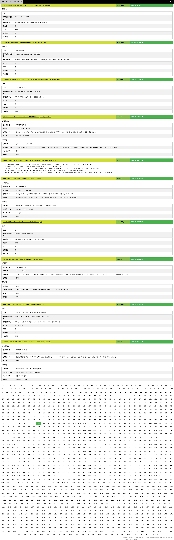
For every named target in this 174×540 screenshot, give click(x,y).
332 (54, 416)
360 (23, 420)
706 (54, 455)
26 (109, 385)
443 (100, 427)
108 (126, 392)
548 (115, 437)
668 (34, 451)
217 (161, 402)
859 (140, 468)
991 (119, 482)
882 (84, 472)
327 (29, 416)
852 (105, 468)
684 (115, 451)
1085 (136, 493)
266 (64, 409)
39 (166, 385)
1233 (124, 510)
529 (18, 437)
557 (161, 437)
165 (69, 399)
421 (161, 423)
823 (130, 465)
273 (100, 409)
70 (128, 388)
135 (89, 395)
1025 (136, 486)
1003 (8, 486)
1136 (84, 500)
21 (87, 385)
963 (150, 479)
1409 (101, 531)
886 (105, 472)
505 (69, 434)
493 (8, 434)
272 (95, 409)
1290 (107, 517)
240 (105, 406)
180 (145, 399)
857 (130, 468)
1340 (49, 524)
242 (115, 406)
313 (130, 413)
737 (39, 458)
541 (79, 437)
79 (167, 388)
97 (72, 392)
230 (54, 406)
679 (89, 451)
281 (140, 409)
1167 (89, 503)
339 (89, 416)
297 (49, 413)
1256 (84, 514)
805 (39, 465)
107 (121, 392)
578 (95, 441)
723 (140, 455)
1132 (61, 500)
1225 (78, 510)
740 (54, 458)
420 (155, 423)
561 (8, 441)
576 (84, 441)
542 (84, 437)
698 (13, 455)
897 (161, 472)
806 (44, 465)
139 (110, 395)
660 (166, 448)
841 (49, 468)
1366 (26, 528)
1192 (60, 507)
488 (155, 430)
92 (50, 392)
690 (145, 451)
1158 (38, 503)
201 (79, 402)
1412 (118, 531)
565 (29, 441)
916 (84, 475)
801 (18, 465)
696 (3, 455)
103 (101, 392)
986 (94, 482)
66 (111, 388)
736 (34, 458)
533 (39, 437)
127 (49, 395)
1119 (158, 496)
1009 (43, 486)
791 (140, 462)
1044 (72, 489)
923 (120, 475)
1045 (78, 489)
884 (95, 472)
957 (120, 479)
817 (100, 465)
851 (100, 468)
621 (140, 444)
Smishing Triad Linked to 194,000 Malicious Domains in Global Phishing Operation (27, 342)
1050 (107, 489)
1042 (60, 489)
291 (18, 413)
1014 (72, 486)
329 (39, 416)
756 (135, 458)
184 (166, 399)
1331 (171, 521)
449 (130, 427)
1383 (124, 528)
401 (59, 423)
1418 (153, 531)
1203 (124, 507)
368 (64, 420)
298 (54, 413)
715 (100, 455)
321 (171, 413)
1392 (3, 531)
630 (13, 448)
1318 (95, 521)
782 (95, 462)
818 (105, 465)
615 (110, 444)
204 (95, 402)
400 (54, 423)
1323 (124, 521)
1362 (2, 528)
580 (105, 441)
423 (171, 423)
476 (95, 430)
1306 (26, 521)
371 (79, 420)
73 (141, 388)
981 (68, 482)
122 (23, 395)
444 (105, 427)
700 (24, 455)
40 (170, 385)
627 (171, 444)
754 (125, 458)
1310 (49, 521)
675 (69, 451)
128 (54, 395)
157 (29, 399)
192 (34, 402)
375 (100, 420)
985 (89, 482)
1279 (43, 517)
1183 (9, 507)
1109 (102, 496)
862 (155, 468)
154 (13, 399)
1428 (53, 535)
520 (145, 434)
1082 (118, 493)
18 (74, 385)
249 (150, 406)
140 (115, 395)
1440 (122, 535)
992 (124, 482)
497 (29, 434)
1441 (128, 535)
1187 (32, 507)
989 (109, 482)
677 (79, 451)
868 (13, 472)
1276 (26, 517)
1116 (141, 496)
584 (125, 441)
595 (8, 444)
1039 (43, 489)
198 (64, 402)
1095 (21, 496)
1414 (130, 531)
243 (120, 406)
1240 (165, 510)
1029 (159, 486)
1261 (113, 514)
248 (145, 406)
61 (89, 388)
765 (8, 462)
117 (171, 392)
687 (130, 451)
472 (74, 430)
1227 (89, 510)
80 (172, 388)
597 (18, 444)
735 (29, 458)
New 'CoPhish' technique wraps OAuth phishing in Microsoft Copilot (23, 259)
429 (29, 427)
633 (29, 448)
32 (135, 385)
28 (118, 385)
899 (171, 472)
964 (155, 479)
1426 (41, 535)
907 (39, 475)
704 (44, 455)
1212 (2, 510)
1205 (135, 507)
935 (8, 479)
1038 (37, 489)
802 (24, 465)
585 (130, 441)
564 (23, 441)
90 (42, 392)
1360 (165, 524)
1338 (37, 524)
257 (18, 409)
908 (44, 475)
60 (85, 388)
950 (84, 479)
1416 (142, 531)
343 (110, 416)
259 (29, 409)
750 (105, 458)
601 (39, 444)
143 (130, 395)
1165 (78, 503)
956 (115, 479)
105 (111, 392)
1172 (118, 503)
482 (125, 430)
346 (125, 416)
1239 (159, 510)
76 (154, 388)
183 (161, 399)
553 (140, 437)
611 (90, 444)
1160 (49, 503)
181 (150, 399)
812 (74, 465)
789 (130, 462)
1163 (67, 503)
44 (15, 388)
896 (155, 472)
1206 (141, 507)
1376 (84, 528)
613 (100, 444)
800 (13, 465)
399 (49, 423)
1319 (101, 521)
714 (95, 455)
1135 (78, 500)
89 (37, 392)
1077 (89, 493)
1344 (72, 524)
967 (171, 479)
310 (115, 413)
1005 (20, 486)
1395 (20, 531)
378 (115, 420)
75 (150, 388)
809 (59, 465)
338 (84, 416)
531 (29, 437)
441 (89, 427)
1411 (113, 531)
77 (159, 388)
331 (49, 416)
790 (135, 462)
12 (48, 385)
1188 (38, 507)
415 (130, 423)
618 (125, 444)
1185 (20, 507)
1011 (55, 486)
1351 (113, 524)
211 (130, 402)
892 (135, 472)
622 (145, 444)
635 (39, 448)
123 (28, 395)
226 (34, 406)
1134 (72, 500)
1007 (32, 486)
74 (145, 388)
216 (155, 402)
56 (67, 388)
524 (166, 434)
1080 (107, 493)
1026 (142, 486)
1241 (171, 510)
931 (161, 475)
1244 (14, 514)
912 (64, 475)
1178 (152, 503)
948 (74, 479)
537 (59, 437)
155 (18, 399)
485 (140, 430)
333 (59, 416)
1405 (78, 531)
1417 (147, 531)
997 (150, 482)
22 (92, 385)
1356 (142, 524)
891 (130, 472)
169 (89, 399)
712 (84, 455)
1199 (100, 507)
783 (100, 462)
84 (15, 392)
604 (54, 444)
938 (23, 479)
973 (28, 482)
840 (44, 468)
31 (131, 385)
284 (155, 409)
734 (23, 458)
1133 (67, 500)
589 (150, 441)
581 (110, 441)
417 (140, 423)
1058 (153, 489)
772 (44, 462)
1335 (20, 524)
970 (13, 482)
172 (105, 399)
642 (74, 448)
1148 (152, 500)
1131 (55, 500)
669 (39, 451)
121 (18, 395)
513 (110, 434)
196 (54, 402)
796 (166, 462)
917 (89, 475)
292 (24, 413)
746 (84, 458)
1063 (8, 493)
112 (146, 392)
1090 (165, 493)
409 (100, 423)
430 (34, 427)
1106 (85, 496)
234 (74, 406)
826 (145, 465)
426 (13, 427)
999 (160, 482)
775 (59, 462)
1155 (21, 503)
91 (46, 392)
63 (98, 388)
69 (124, 388)
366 (54, 420)
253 (171, 406)
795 (161, 462)
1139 (101, 500)
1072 (60, 493)
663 (8, 451)
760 (155, 458)
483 (130, 430)
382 (135, 420)
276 (115, 409)
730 (3, 458)
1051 (113, 489)
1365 (20, 528)
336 (74, 416)
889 (120, 472)
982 (73, 482)
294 (34, 413)
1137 (89, 500)
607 (69, 444)
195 (49, 402)
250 (155, 406)
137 (100, 395)
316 (145, 413)
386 (155, 420)
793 (150, 462)
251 (161, 406)
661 (171, 448)
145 (140, 395)
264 (54, 409)
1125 (21, 500)
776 (64, 462)
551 (130, 437)
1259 (101, 514)
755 (130, 458)
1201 (112, 507)
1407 (90, 531)
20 (83, 385)
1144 (129, 500)
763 (171, 458)
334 (64, 416)
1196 (83, 507)
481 (120, 430)
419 (150, 423)
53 (54, 388)
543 (89, 437)
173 (110, 399)
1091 (171, 493)
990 (114, 482)
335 (69, 416)
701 (29, 455)
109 (131, 392)
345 (120, 416)
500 (44, 434)
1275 (20, 517)
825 (140, 465)
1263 (124, 514)
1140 (107, 500)
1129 (44, 500)
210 (125, 402)
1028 (153, 486)
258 (23, 409)
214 (145, 402)
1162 (61, 503)
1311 (55, 521)
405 (79, 423)
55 (63, 388)
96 (68, 392)
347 (130, 416)
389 (171, 420)
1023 (124, 486)
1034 (14, 489)
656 (145, 448)
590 (155, 441)
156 (23, 399)
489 (161, 430)
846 (74, 468)
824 (135, 465)
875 (49, 472)
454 (155, 427)
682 (105, 451)
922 (115, 475)
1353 (124, 524)
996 (145, 482)
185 (171, 399)
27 (114, 385)
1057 (147, 489)
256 (13, 409)
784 (105, 462)
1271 (171, 514)
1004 (14, 486)
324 (13, 416)
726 (155, 455)
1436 (99, 535)
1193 (66, 507)
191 (29, 402)
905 (29, 475)
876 (54, 472)
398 (44, 423)
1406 (84, 531)
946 (64, 479)
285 (161, 409)
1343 (66, 524)
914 (74, 475)
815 (89, 465)
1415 (136, 531)
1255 (78, 514)
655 (140, 448)
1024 (130, 486)
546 (105, 437)
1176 (141, 503)
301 (69, 413)
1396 (26, 531)
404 (74, 423)
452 (145, 427)
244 (125, 406)
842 (54, 468)
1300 (165, 517)
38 (161, 385)
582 (115, 441)
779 (79, 462)
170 (95, 399)
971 (18, 482)
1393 (8, 531)
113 (151, 392)
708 (64, 455)
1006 (26, 486)
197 (59, 402)
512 (105, 434)
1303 (8, 521)
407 (90, 423)
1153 (10, 503)
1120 (164, 496)
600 (34, 444)
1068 (37, 493)
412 (115, 423)
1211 (170, 507)
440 (84, 427)
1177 (147, 503)
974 (33, 482)
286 (166, 409)
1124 (15, 500)
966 (166, 479)
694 (166, 451)
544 (95, 437)
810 (64, 465)
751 (110, 458)
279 (130, 409)
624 (155, 444)
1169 (101, 503)
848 (84, 468)
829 (161, 465)
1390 (165, 528)
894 (145, 472)
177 (130, 399)
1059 (159, 489)
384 (145, 420)
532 (34, 437)
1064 (14, 493)
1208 (153, 507)
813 (79, 465)
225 (29, 406)
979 (58, 482)
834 (13, 468)
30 (127, 385)
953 (100, 479)
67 (115, 388)
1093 (10, 496)
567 (39, 441)
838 (34, 468)
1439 (117, 535)
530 (23, 437)
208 (115, 402)
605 (59, 444)
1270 (165, 514)
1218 (37, 510)
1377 (89, 528)
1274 (14, 517)
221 (8, 406)
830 (166, 465)
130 (64, 395)
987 (99, 482)
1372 (60, 528)
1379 (101, 528)
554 (145, 437)
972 (23, 482)
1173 (124, 503)
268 (74, 409)
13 (53, 385)
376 (105, 420)
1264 (130, 514)
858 (135, 468)
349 (140, 416)
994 (134, 482)
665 (18, 451)
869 (18, 472)
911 (59, 475)
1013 (66, 486)
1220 (49, 510)
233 (69, 406)
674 (64, 451)
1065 (20, 493)
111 (141, 392)
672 (54, 451)
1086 (142, 493)
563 (18, 441)
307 (100, 413)
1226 (84, 510)
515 (120, 434)
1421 (171, 531)
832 (3, 468)
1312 (60, 521)
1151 (169, 500)
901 (8, 475)
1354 (130, 524)
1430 (64, 535)
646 (95, 448)
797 (171, 462)
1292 (118, 517)
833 (8, 468)
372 (84, 420)
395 (29, 423)
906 (34, 475)
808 (54, 465)
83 (11, 392)
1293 (124, 517)
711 (79, 455)
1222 (60, 510)
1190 (49, 507)
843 (59, 468)
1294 (130, 517)
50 (41, 388)
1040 (49, 489)
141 (120, 395)
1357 (147, 524)
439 (79, 427)
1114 (130, 496)
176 (125, 399)
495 (18, 434)
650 (115, 448)
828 (155, 465)
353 (161, 416)
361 (29, 420)
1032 (2, 489)
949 (79, 479)
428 (23, 427)
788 (125, 462)
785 (110, 462)
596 (13, 444)
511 (100, 434)
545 (100, 437)
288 (3, 413)
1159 (44, 503)
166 (74, 399)
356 (3, 420)
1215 (20, 510)
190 (24, 402)
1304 (14, 521)
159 (39, 399)
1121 (169, 496)
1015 (78, 486)
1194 (72, 507)
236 (84, 406)
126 (44, 395)
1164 (72, 503)
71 (132, 388)
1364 (14, 528)
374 (95, 420)
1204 (129, 507)
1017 (89, 486)
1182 (3, 507)
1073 (66, 493)
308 (105, 413)
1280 (49, 517)
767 (18, 462)
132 (74, 395)
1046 (84, 489)
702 (34, 455)
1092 (4, 496)
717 (110, 455)
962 (145, 479)
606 (64, 444)
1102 (62, 496)
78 (163, 388)
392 (13, 423)
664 (13, 451)
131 (69, 395)
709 (69, 455)
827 (150, 465)
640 (64, 448)
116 (166, 392)
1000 (165, 482)
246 (135, 406)
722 (135, 455)
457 (171, 427)
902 (13, 475)
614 (105, 444)
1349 (101, 524)
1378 (95, 528)
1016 (84, 486)
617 (120, 444)
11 (44, 385)
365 (49, 420)
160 (44, 399)
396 (34, 423)
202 (84, 402)
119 (8, 395)
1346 (84, 524)
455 (161, 427)
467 (49, 430)
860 (145, 468)
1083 (124, 493)
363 (39, 420)
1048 (95, 489)
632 (23, 448)
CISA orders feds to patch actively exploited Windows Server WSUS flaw (24, 42)
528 (13, 437)
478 (105, 430)
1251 (55, 514)
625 (161, 444)
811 (69, 465)
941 (39, 479)
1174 (129, 503)
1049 (101, 489)
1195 (78, 507)
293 (29, 413)
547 (110, 437)
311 (120, 413)
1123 (10, 500)
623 (150, 444)
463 (29, 430)
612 (95, 444)
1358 (153, 524)
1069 (43, 493)
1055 (136, 489)
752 (115, 458)
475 (89, 430)
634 (34, 448)
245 (130, 406)
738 (44, 458)
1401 (55, 531)
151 (171, 395)
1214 (14, 510)
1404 (72, 531)
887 (110, 472)
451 (140, 427)
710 (74, 455)
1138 (95, 500)
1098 (39, 496)
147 (150, 395)
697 (8, 455)
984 (84, 482)
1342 (60, 524)
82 (7, 392)
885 (100, 472)
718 (115, 455)
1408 (95, 531)
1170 (107, 503)
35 (148, 385)
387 (161, 420)
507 (79, 434)
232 (64, 406)
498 (34, 434)
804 (34, 465)
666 (23, 451)
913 (69, 475)
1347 (89, 524)
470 (64, 430)
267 (69, 409)
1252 (60, 514)
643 (79, 448)
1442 (134, 535)
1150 (164, 500)
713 (89, 455)
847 (79, 468)
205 (100, 402)
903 (18, 475)
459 (8, 430)
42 (6, 388)
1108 (96, 496)
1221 (55, 510)
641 (69, 448)
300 (64, 413)
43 (11, 388)
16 (66, 385)
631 (18, 448)
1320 (107, 521)
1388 (153, 528)
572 (64, 441)
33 (140, 385)
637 (49, 448)
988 (104, 482)
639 (59, 448)
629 (8, 448)
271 (89, 409)
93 (55, 392)
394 (24, 423)
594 (3, 444)
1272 (2, 517)
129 (59, 395)
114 (156, 392)
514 (115, 434)
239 (100, 406)
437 (69, 427)
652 (125, 448)
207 (110, 402)
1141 (112, 500)
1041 (55, 489)
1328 (153, 521)
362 (34, 420)
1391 (171, 528)
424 (3, 427)
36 (153, 385)
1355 (136, 524)
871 (29, 472)
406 (84, 423)
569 (49, 441)
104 (106, 392)
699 (18, 455)
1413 (124, 531)
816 (95, 465)
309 (110, 413)
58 (76, 388)
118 (3, 395)
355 (171, 416)
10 (40, 385)
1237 (147, 510)
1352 (118, 524)
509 (90, 434)
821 (120, 465)
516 (125, 434)
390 (3, 423)
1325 (136, 521)
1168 (95, 503)
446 (115, 427)
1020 (107, 486)
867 (8, 472)
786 (115, 462)
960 (135, 479)
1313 (66, 521)
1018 (95, 486)
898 (166, 472)
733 (18, 458)
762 (166, 458)
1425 (35, 535)
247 (140, 406)
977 (48, 482)
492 (3, 434)
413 (120, 423)
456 (166, 427)
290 (13, 413)
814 (84, 465)
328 (34, 416)
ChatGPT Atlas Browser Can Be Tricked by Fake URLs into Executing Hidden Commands (29, 160)
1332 (2, 524)
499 (39, 434)
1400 (49, 531)
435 (59, 427)
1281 (55, 517)
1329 (159, 521)
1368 (37, 528)
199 (69, 402)
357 (8, 420)
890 (125, 472)
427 (18, 427)
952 (95, 479)
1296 (142, 517)
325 (18, 416)
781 (89, 462)
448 (125, 427)
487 (150, 430)
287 (171, 409)
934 (3, 479)
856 (125, 468)
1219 (43, 510)
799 (8, 465)
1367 (31, 528)
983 (79, 482)
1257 (89, 514)
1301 (171, 517)
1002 (3, 486)
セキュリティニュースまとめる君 (11, 1)
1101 (56, 496)
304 (84, 413)
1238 (153, 510)
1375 (78, 528)
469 (59, 430)
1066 (26, 493)
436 (64, 427)
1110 (107, 496)
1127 (32, 500)
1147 (147, 500)
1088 (153, 493)
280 (135, 409)
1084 (130, 493)
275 (110, 409)
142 (125, 395)
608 (74, 444)
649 (110, 448)
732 (13, 458)
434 (54, 427)
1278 (37, 517)
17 (70, 385)
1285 (78, 517)
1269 (159, 514)
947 (69, 479)
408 (95, 423)
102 (96, 392)
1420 (165, 531)
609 (79, 444)
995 (139, 482)
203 (90, 402)
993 (129, 482)
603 (49, 444)
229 (49, 406)
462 (23, 430)
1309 (43, 521)
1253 (66, 514)
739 (49, 458)
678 (84, 451)
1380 (107, 528)
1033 (8, 489)
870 (23, 472)
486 (145, 430)
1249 (43, 514)
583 (120, 441)
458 (3, 430)
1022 (118, 486)
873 (39, 472)
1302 (3, 521)
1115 (135, 496)
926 (135, 475)
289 (8, 413)
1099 (45, 496)
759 (150, 458)
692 (155, 451)
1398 (37, 531)
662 (3, 451)
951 (89, 479)
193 (39, 402)
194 (44, 402)
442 (95, 427)
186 (3, 402)
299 (59, 413)
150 (165, 395)
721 (130, 455)
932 (166, 475)
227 (39, 406)
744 (74, 458)
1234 (130, 510)
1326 (142, 521)
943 (49, 479)
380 (125, 420)
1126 (27, 500)
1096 (27, 496)
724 (145, 455)
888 (115, 472)
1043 (66, 489)
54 (58, 388)
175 (120, 399)
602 (44, 444)
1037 (31, 489)
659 (161, 448)
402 (64, 423)
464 (34, 430)
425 (8, 427)
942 (44, 479)
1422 (18, 535)
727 (161, 455)
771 (39, 462)
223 (18, 406)
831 (171, 465)
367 (59, 420)
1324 (130, 521)
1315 (78, 521)
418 (145, 423)
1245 (20, 514)
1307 (32, 521)
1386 (142, 528)
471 (69, 430)
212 (135, 402)
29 (122, 385)
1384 (130, 528)
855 (120, 468)
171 (100, 399)
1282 (60, 517)
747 (89, 458)
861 (150, 468)
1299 (159, 517)
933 (171, 475)
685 (120, 451)
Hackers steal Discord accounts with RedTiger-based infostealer (22, 178)
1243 (8, 514)
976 (43, 482)
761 (161, 458)
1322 (118, 521)
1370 (49, 528)
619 (130, 444)
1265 (136, 514)
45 (19, 388)
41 (2, 388)
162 (54, 399)
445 (110, 427)
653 (130, 448)
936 (13, 479)
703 (39, 455)
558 (166, 437)
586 (135, 441)
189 (18, 402)
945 (59, 479)
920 (105, 475)
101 (91, 392)
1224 (72, 510)
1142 (118, 500)
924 (125, 475)
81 (2, 392)
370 (74, 420)
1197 (89, 507)
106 (116, 392)
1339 (43, 524)
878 (64, 472)
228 (44, 406)
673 (59, 451)
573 (69, 441)
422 (166, 423)
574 (74, 441)
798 (3, 465)
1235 (136, 510)
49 (37, 388)
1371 (55, 528)
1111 (113, 496)
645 (89, 448)
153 (8, 399)
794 (155, 462)
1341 (55, 524)
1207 (147, 507)
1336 (26, 524)
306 (95, 413)
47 (28, 388)
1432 (76, 535)
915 (79, 475)
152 (3, 399)
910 (54, 475)
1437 (105, 535)
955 (110, 479)
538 (64, 437)
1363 (8, 528)
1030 (165, 486)
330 (44, 416)
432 (44, 427)
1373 (66, 528)
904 (24, 475)
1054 (130, 489)
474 (84, 430)
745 (79, 458)
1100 (50, 496)
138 (105, 395)
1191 (55, 507)
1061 (171, 489)
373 (89, 420)
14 (57, 385)
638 (54, 448)
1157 (32, 503)
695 (171, 451)
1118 (152, 496)
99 (81, 392)
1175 (135, 503)
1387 (147, 528)
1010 (49, 486)
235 (79, 406)
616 (115, 444)
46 (24, 388)
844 (64, 468)
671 (49, 451)
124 (34, 395)
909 (49, 475)
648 (105, 448)
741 (59, 458)
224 (23, 406)
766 (13, 462)
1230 (107, 510)
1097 (33, 496)
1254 (72, 514)
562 (13, 441)
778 (74, 462)
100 (86, 392)
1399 (43, 531)
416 (135, 423)
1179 (158, 503)
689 (140, 451)
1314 (72, 521)
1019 (101, 486)
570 (54, 441)
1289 (101, 517)
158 (34, 399)
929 (150, 475)
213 (140, 402)
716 (105, 455)
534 (44, 437)
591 (161, 441)
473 (79, 430)
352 (155, 416)
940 (34, 479)
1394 (14, 531)
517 (130, 434)
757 (140, 458)
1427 (47, 535)
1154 (15, 503)
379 (120, 420)
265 (59, 409)
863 (161, 468)
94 (59, 392)
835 (18, 468)
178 (135, 399)
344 (115, 416)
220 (3, 406)
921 (110, 475)
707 (59, 455)
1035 (20, 489)
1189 (43, 507)
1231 (113, 510)
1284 (72, 517)
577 (89, 441)
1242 (2, 514)
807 (49, 465)
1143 (124, 500)
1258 (95, 514)
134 (84, 395)
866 (3, 472)
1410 (107, 531)
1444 (146, 535)
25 (105, 385)
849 (89, 468)
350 (145, 416)
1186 (26, 507)
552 (135, 437)
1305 (20, 521)
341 (100, 416)
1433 (82, 535)
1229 (101, 510)
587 (140, 441)
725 (150, 455)
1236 (142, 510)
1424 (30, 535)
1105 (79, 496)
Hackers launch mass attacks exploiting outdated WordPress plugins (23, 304)
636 (44, 448)
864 (166, 468)
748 (95, 458)
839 (39, 468)
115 (161, 392)
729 (171, 455)
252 (166, 406)
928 (145, 475)
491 (171, 430)
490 (166, 430)
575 (79, 441)
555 (150, 437)
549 (120, 437)
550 (125, 437)
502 (54, 434)
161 (49, 399)
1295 (136, 517)
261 (39, 409)
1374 (72, 528)
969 (8, 482)
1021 (113, 486)
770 (34, 462)
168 (84, 399)
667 (29, 451)
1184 (15, 507)
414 (125, 423)
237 (89, 406)
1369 (43, 528)
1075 (78, 493)
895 (150, 472)
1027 (147, 486)
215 (150, 402)
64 (102, 388)
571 (59, 441)
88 (33, 392)
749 (100, 458)
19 (79, 385)
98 (76, 392)
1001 (171, 482)
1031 (171, 486)
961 (140, 479)
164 (64, 399)
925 (130, 475)
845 (69, 468)
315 (140, 413)
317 (150, 413)
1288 (95, 517)
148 (155, 395)
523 (161, 434)
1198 (95, 507)
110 (136, 392)
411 (110, 423)
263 (49, 409)
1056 (142, 489)
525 (171, 434)
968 (2, 482)
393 (18, 423)
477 (100, 430)
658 (155, 448)
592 (166, 441)
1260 (107, 514)
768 (23, 462)
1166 (84, 503)
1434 (88, 535)
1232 (118, 510)
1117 (147, 496)
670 (44, 451)
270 (84, 409)
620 (135, 444)
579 (100, 441)
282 (145, 409)
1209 (158, 507)
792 (145, 462)
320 (166, 413)
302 (74, 413)
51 (45, 388)
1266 (142, 514)
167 (79, 399)
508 (84, 434)
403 (69, 423)
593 (171, 441)
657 (150, 448)
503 (59, 434)
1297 (147, 517)
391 (8, 423)
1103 (68, 496)
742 (64, 458)
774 (54, 462)
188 (13, 402)
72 (137, 388)
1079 (101, 493)
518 (135, 434)
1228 (95, 510)
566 (34, 441)
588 (145, 441)
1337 (31, 524)
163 (59, 399)
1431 (70, 535)
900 (3, 475)
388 (166, 420)
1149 (158, 500)
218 (166, 402)
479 (110, 430)
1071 (55, 493)
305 (90, 413)
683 (110, 451)
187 (8, 402)
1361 (171, 524)
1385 (136, 528)
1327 (147, 521)
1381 (113, 528)
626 (166, 444)
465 (39, 430)
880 (74, 472)
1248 (37, 514)
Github (171, 1)
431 (39, 427)
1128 (38, 500)
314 (135, 413)
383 (140, 420)
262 (44, 409)
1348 (95, 524)
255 (8, 409)
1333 (8, 524)
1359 (159, 524)
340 (95, 416)
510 (95, 434)
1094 (16, 496)
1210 (164, 507)
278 (125, 409)
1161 (55, 503)
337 (79, 416)
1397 (32, 531)
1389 (159, 528)
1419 (159, 531)
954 (105, 479)
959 (130, 479)
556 (155, 437)
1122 (4, 500)
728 (166, 455)
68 (119, 388)
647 (100, 448)
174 (115, 399)
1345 (78, 524)
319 (161, 413)
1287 (89, 517)
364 (44, 420)
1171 (112, 503)
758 (145, 458)
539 (69, 437)
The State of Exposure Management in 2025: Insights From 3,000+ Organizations (27, 5)
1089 (159, 493)
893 (140, 472)
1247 (31, 514)
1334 (14, 524)
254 (3, 409)
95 (63, 392)
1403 (66, 531)
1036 (26, 489)
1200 (106, 507)
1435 (93, 535)
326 (23, 416)
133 (79, 395)
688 (135, 451)
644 (84, 448)
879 (69, 472)
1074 (72, 493)
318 (155, 413)
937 (18, 479)
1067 (31, 493)
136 (94, 395)
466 (44, 430)
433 (49, 427)
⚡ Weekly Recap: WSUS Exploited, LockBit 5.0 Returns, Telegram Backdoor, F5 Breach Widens (32, 79)
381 (130, 420)
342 (105, 416)
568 (44, 441)
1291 (113, 517)
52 (50, 388)
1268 (153, 514)
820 (115, 465)
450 (135, 427)
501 (49, 434)
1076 (84, 493)
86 (24, 392)
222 (13, 406)
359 (18, 420)
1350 (107, 524)
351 (150, 416)
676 (74, 451)
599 (29, 444)
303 (79, 413)
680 (95, 451)
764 (3, 462)
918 (95, 475)
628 (3, 448)
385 (150, 420)
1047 (89, 489)
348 (135, 416)
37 (157, 385)
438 (74, 427)
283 (150, 409)
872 (34, 472)
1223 (66, 510)
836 (23, 468)
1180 (164, 503)
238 (95, 406)
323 (8, 416)
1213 (8, 510)
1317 (89, 521)
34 (144, 385)
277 (120, 409)
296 (44, 413)
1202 (118, 507)
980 (63, 482)
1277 (31, 517)
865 (171, 468)
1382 (118, 528)
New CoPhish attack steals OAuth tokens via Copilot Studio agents (22, 222)
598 (24, 444)
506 (74, 434)
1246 (26, 514)
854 (115, 468)
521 (150, 434)
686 (125, 451)
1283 (66, 517)
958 (125, 479)
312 (125, 413)
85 (20, 392)
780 (84, 462)
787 (120, 462)
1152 (4, 503)
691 (150, 451)
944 (54, 479)
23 (96, 385)
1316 (84, 521)
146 (145, 395)
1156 (27, 503)
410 (105, 423)
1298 (153, 517)
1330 (165, 521)
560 (3, 441)
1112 (119, 496)
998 (155, 482)
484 (135, 430)
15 (61, 385)
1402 (61, 531)
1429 (59, 535)
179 (140, 399)
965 (161, 479)
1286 (84, 517)
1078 (95, 493)
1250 (49, 514)
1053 (124, 489)
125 (39, 395)
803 (29, 465)
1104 (73, 496)
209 (120, 402)
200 (74, 402)
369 (69, 420)
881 (79, 472)
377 (110, 420)
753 (120, 458)
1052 (118, 489)
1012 (60, 486)
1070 (49, 493)
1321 (113, 521)
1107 (90, 496)
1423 (24, 535)
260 (34, 409)
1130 (49, 500)
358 (13, 420)
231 (59, 406)
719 (120, 455)
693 (161, 451)
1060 (165, 489)
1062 (2, 493)
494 (13, 434)
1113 (124, 496)
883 (89, 472)
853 (110, 468)
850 (95, 468)
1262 (118, 514)
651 (120, 448)
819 (110, 465)
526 (3, 437)
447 (120, 427)
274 (105, 409)
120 (13, 395)
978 (53, 482)
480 (115, 430)
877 (59, 472)
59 (80, 388)
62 (93, 388)
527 (8, 437)
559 (171, 437)
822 (125, 465)
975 (38, 482)
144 (135, 395)
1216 (26, 510)
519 (140, 434)
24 (101, 385)
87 (28, 392)
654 (135, 448)
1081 (113, 493)
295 (39, 413)
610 (84, 444)
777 (69, 462)
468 (54, 430)
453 (150, 427)
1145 (135, 500)
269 (79, 409)
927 (140, 475)
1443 (140, 535)
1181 (169, 503)
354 (166, 416)
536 (54, 437)
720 (125, 455)
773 (49, 462)
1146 (141, 500)
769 (29, 462)
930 (155, 475)
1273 (8, 517)
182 (155, 399)
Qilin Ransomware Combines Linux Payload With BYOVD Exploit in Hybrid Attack (27, 117)
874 (44, 472)
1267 (147, 514)
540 (74, 437)
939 (29, 479)
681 (100, 451)
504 (64, 434)
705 (49, 455)
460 (13, 430)
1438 (111, 535)
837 (29, 468)
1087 (147, 493)
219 (171, 402)
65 (106, 388)
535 (49, 437)
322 (3, 416)
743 (69, 458)
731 (8, 458)
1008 (37, 486)
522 (155, 434)
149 (160, 395)
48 (32, 388)
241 (110, 406)
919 (100, 475)
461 (18, 430)
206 (105, 402)
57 (71, 388)
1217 (31, 510)
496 (24, 434)
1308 (37, 521)
